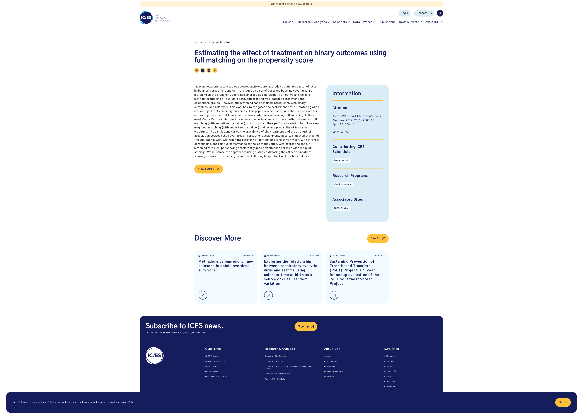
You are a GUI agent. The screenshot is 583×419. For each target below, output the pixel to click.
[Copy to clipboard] (196, 70)
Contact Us (424, 13)
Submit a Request (212, 366)
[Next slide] (439, 4)
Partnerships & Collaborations (277, 374)
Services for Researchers (215, 361)
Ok (560, 402)
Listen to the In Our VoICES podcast (291, 4)
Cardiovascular (343, 184)
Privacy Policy (127, 402)
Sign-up (303, 326)
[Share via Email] (202, 70)
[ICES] (155, 17)
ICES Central (341, 208)
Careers (327, 356)
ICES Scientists (330, 361)
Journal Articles (219, 42)
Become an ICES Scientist (275, 356)
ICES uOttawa (390, 381)
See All (375, 238)
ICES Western (389, 386)
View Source (206, 169)
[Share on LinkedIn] (208, 70)
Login (404, 13)
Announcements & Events (335, 371)
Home (198, 42)
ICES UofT (388, 376)
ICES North (388, 366)
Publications (387, 22)
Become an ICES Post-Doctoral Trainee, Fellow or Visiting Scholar (289, 367)
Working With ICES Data (275, 379)
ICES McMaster (390, 361)
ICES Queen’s (390, 371)
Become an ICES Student (275, 361)
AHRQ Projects (211, 356)
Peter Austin (341, 161)
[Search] (440, 13)
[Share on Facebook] (215, 70)
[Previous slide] (144, 4)
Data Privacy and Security (216, 376)
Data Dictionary (211, 371)
